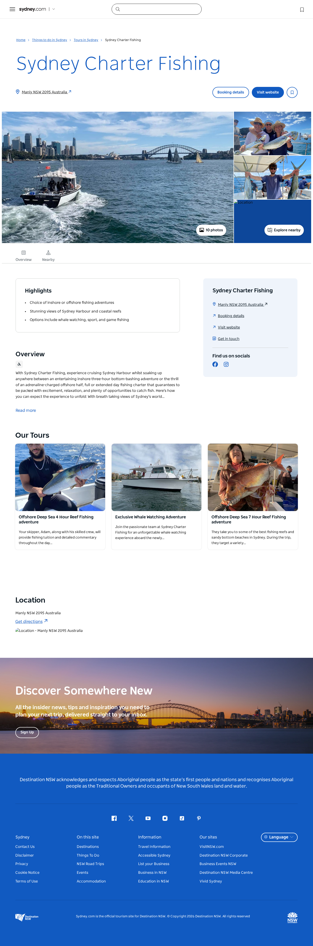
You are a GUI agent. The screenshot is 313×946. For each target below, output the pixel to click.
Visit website (268, 92)
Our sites (208, 837)
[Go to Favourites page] (301, 9)
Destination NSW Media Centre (226, 872)
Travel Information (154, 847)
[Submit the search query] (117, 9)
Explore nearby (287, 230)
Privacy (21, 864)
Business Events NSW (218, 864)
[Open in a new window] (60, 477)
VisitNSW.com (212, 847)
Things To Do (88, 855)
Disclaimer (24, 855)
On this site (88, 837)
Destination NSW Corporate (224, 855)
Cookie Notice (27, 872)
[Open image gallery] (117, 242)
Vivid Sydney (211, 881)
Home (20, 40)
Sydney (22, 837)
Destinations (88, 847)
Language (278, 837)
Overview (24, 260)
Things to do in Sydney (49, 40)
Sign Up (27, 732)
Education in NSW (153, 881)
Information (149, 837)
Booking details (230, 92)
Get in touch (228, 339)
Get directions (29, 622)
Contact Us (25, 847)
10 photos (214, 230)
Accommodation (91, 881)
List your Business (153, 864)
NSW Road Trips (90, 864)
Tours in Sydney (86, 40)
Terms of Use (26, 881)
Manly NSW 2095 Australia (45, 92)
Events (82, 872)
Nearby (48, 260)
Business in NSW (152, 872)
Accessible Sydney (154, 855)
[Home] (32, 9)
